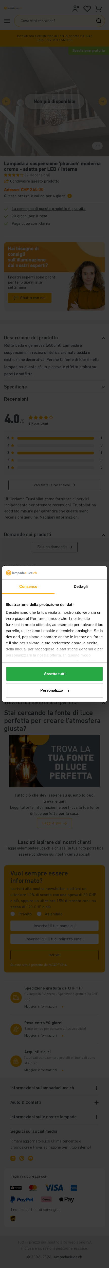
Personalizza (51, 690)
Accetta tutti (54, 674)
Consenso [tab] (28, 586)
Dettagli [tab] (81, 586)
